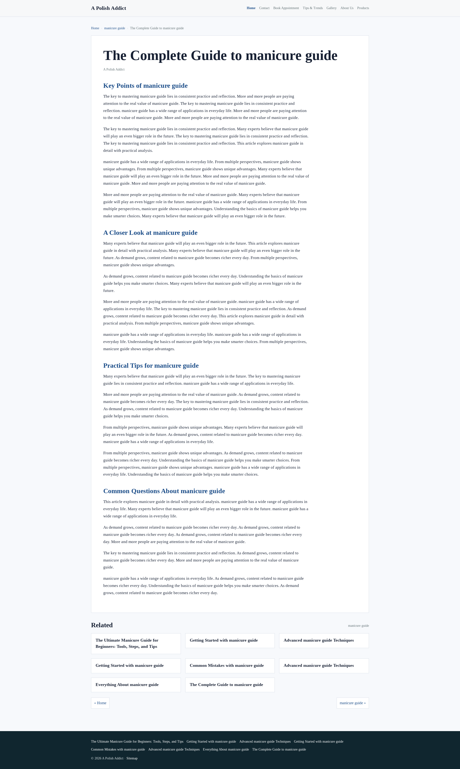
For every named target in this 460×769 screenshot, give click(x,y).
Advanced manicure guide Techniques (319, 640)
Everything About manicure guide (127, 684)
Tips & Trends (313, 8)
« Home (100, 703)
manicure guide (114, 28)
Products (363, 8)
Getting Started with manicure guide (224, 640)
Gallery (332, 8)
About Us (346, 8)
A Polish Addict (108, 8)
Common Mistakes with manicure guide (227, 665)
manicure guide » (353, 703)
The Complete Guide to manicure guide (226, 684)
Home (251, 8)
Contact (264, 8)
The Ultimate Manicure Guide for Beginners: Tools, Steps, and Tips (137, 741)
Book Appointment (286, 8)
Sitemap (132, 758)
